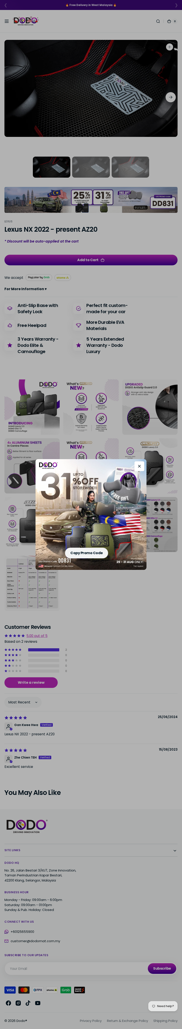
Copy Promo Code (86, 552)
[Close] (139, 466)
